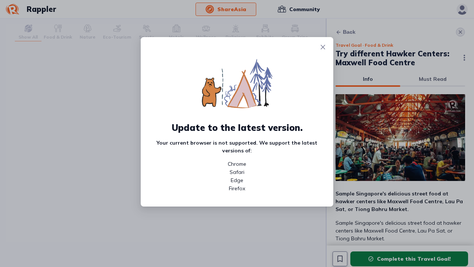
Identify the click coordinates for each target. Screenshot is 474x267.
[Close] (323, 47)
